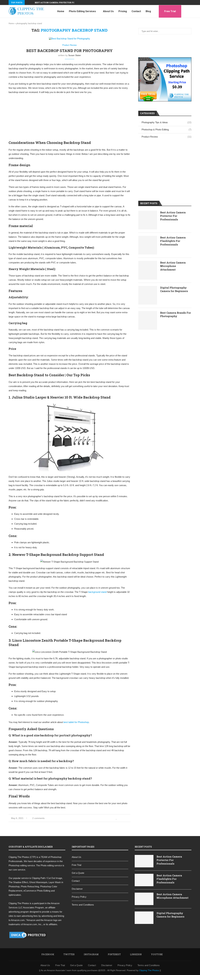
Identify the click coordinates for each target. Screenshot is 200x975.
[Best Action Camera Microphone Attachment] (147, 270)
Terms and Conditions (83, 904)
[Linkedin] (187, 2)
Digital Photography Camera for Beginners (174, 289)
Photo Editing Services (82, 11)
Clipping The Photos (19, 903)
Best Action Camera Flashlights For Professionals (173, 241)
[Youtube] (190, 2)
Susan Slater (74, 55)
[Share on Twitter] (123, 818)
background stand (97, 592)
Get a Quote (78, 873)
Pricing (122, 11)
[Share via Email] (129, 818)
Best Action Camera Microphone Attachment (173, 266)
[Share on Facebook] (120, 818)
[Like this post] (116, 818)
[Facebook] (172, 2)
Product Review (166, 136)
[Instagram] (180, 2)
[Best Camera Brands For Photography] (147, 320)
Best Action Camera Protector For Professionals (64, 2)
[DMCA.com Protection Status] (28, 932)
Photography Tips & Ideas (166, 122)
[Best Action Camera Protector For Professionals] (147, 220)
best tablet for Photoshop (76, 722)
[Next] (31, 2)
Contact (136, 11)
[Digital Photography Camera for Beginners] (147, 295)
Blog (148, 11)
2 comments (38, 818)
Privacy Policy (79, 896)
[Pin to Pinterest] (126, 818)
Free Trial (170, 11)
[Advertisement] (69, 118)
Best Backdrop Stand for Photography (69, 50)
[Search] (189, 11)
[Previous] (27, 2)
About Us (108, 11)
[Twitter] (176, 2)
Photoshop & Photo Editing (166, 129)
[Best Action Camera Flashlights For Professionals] (147, 245)
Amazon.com (18, 920)
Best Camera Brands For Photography (175, 314)
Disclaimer (77, 888)
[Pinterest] (183, 2)
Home (60, 11)
